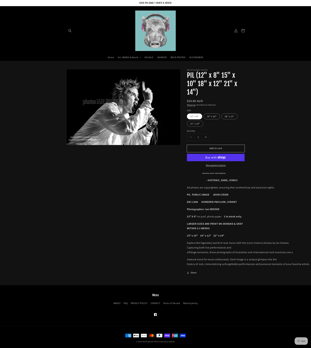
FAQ (126, 303)
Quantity (191, 130)
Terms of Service (171, 303)
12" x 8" (194, 116)
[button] (70, 30)
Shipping (191, 105)
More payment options (216, 165)
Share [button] (194, 272)
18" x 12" (229, 116)
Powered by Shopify (167, 342)
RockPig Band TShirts (151, 342)
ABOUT (117, 303)
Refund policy (190, 303)
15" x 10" (212, 116)
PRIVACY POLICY (139, 303)
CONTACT (155, 303)
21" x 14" (195, 123)
